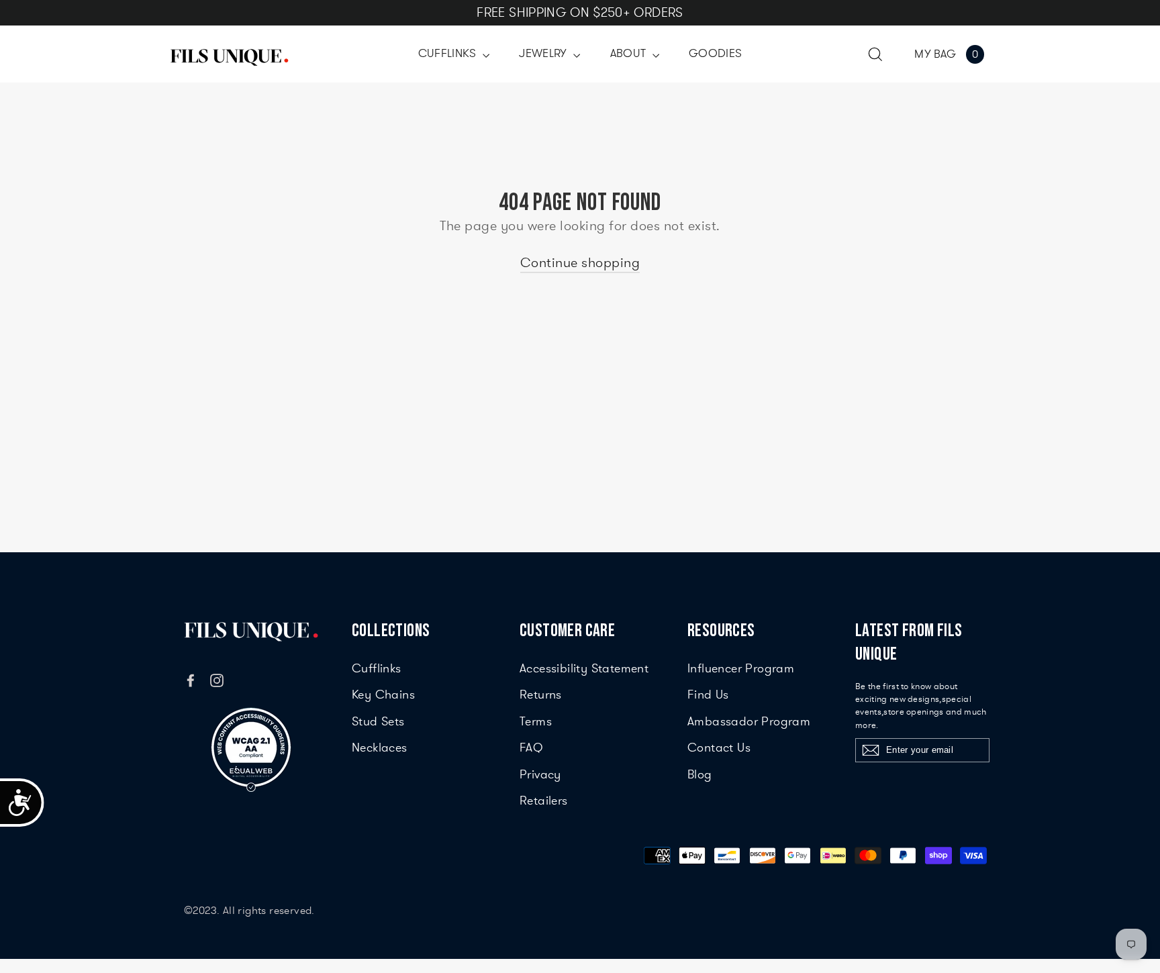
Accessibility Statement (584, 668)
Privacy (540, 774)
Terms (536, 721)
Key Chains (383, 694)
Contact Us (719, 747)
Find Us (708, 694)
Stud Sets (378, 721)
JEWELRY (544, 53)
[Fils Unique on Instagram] (217, 678)
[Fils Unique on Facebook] (190, 678)
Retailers (544, 800)
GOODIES (715, 53)
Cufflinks (376, 668)
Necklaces (379, 747)
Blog (699, 774)
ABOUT (629, 53)
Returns (541, 694)
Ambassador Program (748, 721)
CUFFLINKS (449, 53)
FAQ (531, 747)
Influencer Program (740, 668)
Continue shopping (580, 263)
